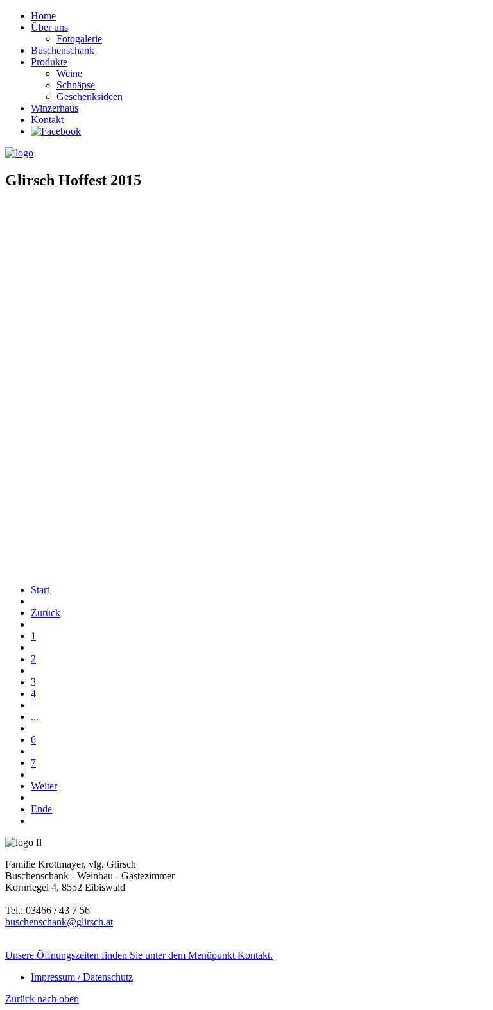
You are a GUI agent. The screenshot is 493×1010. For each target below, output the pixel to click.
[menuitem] (43, 15)
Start (40, 589)
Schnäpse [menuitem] (75, 85)
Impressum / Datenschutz (82, 977)
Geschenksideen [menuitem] (89, 96)
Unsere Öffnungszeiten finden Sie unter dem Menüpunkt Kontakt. (139, 955)
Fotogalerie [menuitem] (79, 38)
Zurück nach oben (42, 998)
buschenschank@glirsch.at (59, 921)
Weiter (44, 785)
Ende (41, 809)
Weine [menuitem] (69, 73)
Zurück (45, 612)
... (35, 716)
